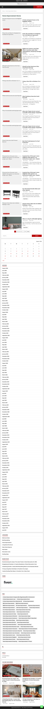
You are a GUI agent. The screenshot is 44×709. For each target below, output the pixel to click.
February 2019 (5, 458)
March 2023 (5, 349)
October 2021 (5, 386)
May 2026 (4, 273)
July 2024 (4, 314)
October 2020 (5, 414)
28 (27, 256)
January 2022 (5, 379)
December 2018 (5, 463)
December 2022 (5, 356)
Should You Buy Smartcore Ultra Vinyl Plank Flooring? (12, 71)
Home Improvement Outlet (24, 637)
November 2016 (5, 520)
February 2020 (5, 430)
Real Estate (4, 549)
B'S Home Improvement (21, 605)
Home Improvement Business (24, 624)
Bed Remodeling (6, 29)
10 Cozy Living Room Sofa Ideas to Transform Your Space (15, 568)
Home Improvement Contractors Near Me (12, 630)
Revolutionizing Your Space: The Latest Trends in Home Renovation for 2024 (19, 562)
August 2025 (5, 289)
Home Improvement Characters (10, 628)
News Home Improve (7, 547)
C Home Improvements (34, 607)
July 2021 (4, 393)
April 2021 (4, 400)
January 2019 (5, 460)
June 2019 (4, 449)
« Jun (3, 260)
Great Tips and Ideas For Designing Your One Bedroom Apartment (12, 38)
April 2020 (4, 425)
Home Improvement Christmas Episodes (28, 628)
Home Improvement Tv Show (25, 641)
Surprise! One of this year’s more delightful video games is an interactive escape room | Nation (12, 161)
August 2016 (5, 527)
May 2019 (4, 451)
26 (16, 256)
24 (5, 256)
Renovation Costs (6, 551)
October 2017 (5, 495)
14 (27, 251)
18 (10, 253)
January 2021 (5, 407)
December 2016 (5, 518)
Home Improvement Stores (23, 639)
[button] (2, 7)
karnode (4, 657)
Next (28, 231)
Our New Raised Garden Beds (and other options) (12, 193)
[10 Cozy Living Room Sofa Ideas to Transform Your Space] (32, 691)
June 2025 (4, 293)
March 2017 (5, 511)
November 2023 (5, 330)
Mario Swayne (25, 22)
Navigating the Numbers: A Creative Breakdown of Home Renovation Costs (19, 564)
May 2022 (4, 370)
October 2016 (5, 523)
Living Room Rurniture (7, 544)
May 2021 (4, 398)
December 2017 (5, 490)
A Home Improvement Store (23, 599)
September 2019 (6, 442)
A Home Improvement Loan (9, 599)
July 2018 (4, 474)
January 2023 (5, 354)
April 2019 (4, 453)
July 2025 (4, 291)
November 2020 (5, 412)
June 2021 (4, 395)
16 (38, 251)
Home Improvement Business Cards (11, 626)
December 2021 (5, 381)
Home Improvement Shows (9, 639)
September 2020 (6, 416)
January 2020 (5, 432)
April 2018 (4, 481)
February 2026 (5, 275)
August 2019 (5, 444)
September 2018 (6, 469)
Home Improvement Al (22, 614)
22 (33, 253)
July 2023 (4, 340)
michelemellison (5, 655)
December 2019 (5, 435)
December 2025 (5, 279)
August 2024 (5, 312)
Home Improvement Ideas (29, 630)
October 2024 (5, 310)
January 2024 (5, 326)
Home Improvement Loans (9, 635)
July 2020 (4, 418)
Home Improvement (7, 542)
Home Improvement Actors (9, 611)
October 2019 (5, 439)
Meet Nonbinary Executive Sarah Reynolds (12, 101)
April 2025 (4, 298)
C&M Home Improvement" (9, 607)
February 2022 (5, 377)
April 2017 (4, 509)
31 (25, 231)
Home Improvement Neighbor (10, 637)
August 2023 (5, 337)
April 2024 (4, 319)
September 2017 (6, 497)
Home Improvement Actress (23, 611)
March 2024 (5, 321)
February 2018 (5, 486)
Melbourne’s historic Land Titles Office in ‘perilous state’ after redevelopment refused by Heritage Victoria (12, 55)
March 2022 (5, 374)
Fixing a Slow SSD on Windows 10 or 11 (12, 86)
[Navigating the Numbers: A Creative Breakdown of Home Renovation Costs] (32, 670)
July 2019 (4, 446)
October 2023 (5, 333)
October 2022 (5, 361)
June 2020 (4, 421)
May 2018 (4, 479)
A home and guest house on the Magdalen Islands (12, 24)
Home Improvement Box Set (9, 622)
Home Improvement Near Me (23, 635)
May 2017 (4, 507)
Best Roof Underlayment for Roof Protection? (12, 146)
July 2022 (4, 365)
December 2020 (5, 409)
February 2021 (5, 405)
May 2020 (4, 423)
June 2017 (4, 504)
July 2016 (4, 530)
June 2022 (4, 368)
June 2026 (4, 270)
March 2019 (5, 456)
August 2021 (5, 391)
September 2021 (6, 388)
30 (38, 256)
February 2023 (5, 351)
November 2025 (5, 282)
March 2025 (5, 300)
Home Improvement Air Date (9, 614)
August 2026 (5, 268)
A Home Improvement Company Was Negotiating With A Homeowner (19, 597)
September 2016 (6, 525)
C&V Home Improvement (22, 607)
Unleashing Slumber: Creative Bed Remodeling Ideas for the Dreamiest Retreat (20, 566)
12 (16, 251)
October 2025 (5, 284)
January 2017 (5, 516)
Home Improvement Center (27, 626)
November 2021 (5, 384)
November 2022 (5, 358)
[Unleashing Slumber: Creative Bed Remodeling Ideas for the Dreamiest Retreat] (11, 691)
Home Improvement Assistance (10, 618)
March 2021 (5, 402)
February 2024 (5, 323)
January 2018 (5, 488)
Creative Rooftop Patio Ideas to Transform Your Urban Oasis (16, 571)
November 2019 (5, 437)
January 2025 (5, 303)
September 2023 (6, 335)
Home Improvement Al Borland (10, 616)
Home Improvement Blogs (9, 620)
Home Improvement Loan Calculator (11, 633)
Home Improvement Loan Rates (28, 633)
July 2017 (4, 502)
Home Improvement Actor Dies (23, 609)
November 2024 (5, 307)
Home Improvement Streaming (10, 641)
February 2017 (5, 514)
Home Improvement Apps (24, 616)
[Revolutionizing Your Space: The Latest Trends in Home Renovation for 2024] (11, 670)
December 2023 (5, 328)
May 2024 (4, 317)
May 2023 (4, 344)
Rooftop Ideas (5, 554)
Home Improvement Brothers (9, 624)
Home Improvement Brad (23, 622)
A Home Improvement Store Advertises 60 (12, 601)
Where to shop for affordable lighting (12, 223)
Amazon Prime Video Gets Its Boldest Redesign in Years (12, 208)
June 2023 (4, 342)
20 (22, 253)
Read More (26, 29)
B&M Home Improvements (22, 603)
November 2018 (5, 465)
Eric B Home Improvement (9, 609)
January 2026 (5, 277)
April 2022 (4, 372)
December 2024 (5, 305)
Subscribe (39, 6)
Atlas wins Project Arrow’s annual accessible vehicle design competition (12, 116)
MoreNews (24, 707)
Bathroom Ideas (6, 106)
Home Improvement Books (22, 620)
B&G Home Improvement (8, 603)
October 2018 (5, 467)
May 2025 (4, 296)
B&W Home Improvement (8, 605)
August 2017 (5, 500)
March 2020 (5, 428)
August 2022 (5, 363)
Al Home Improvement (28, 601)
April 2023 (4, 347)
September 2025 (6, 286)
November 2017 (5, 493)
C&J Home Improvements (34, 605)
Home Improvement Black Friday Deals (27, 618)
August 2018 (5, 472)
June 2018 (4, 476)
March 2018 (5, 483)
